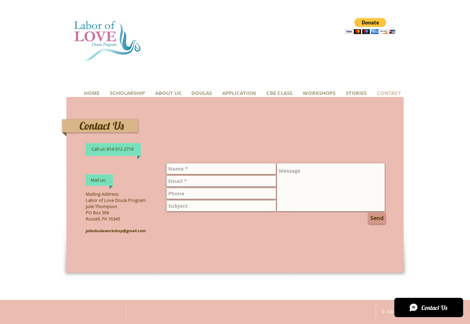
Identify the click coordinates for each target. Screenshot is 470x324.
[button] (370, 26)
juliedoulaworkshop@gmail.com (116, 230)
